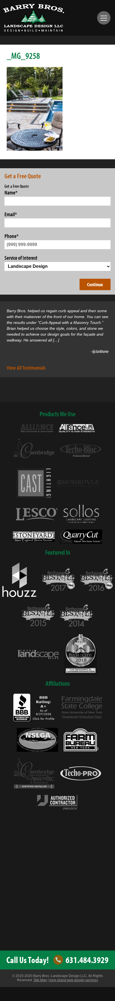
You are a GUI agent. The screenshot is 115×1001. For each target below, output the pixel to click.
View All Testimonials (26, 367)
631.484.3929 (87, 960)
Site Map (40, 980)
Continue (95, 284)
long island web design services (73, 980)
